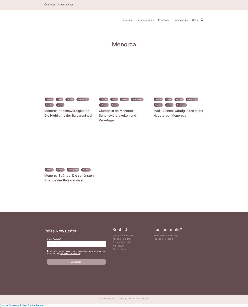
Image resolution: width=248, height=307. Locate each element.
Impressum (118, 245)
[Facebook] (186, 4)
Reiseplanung (181, 20)
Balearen (49, 99)
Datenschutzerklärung (70, 253)
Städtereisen (181, 105)
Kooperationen (65, 4)
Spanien (60, 105)
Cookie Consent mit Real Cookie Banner (22, 305)
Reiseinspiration (145, 20)
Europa (59, 99)
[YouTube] (203, 4)
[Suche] (202, 19)
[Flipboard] (198, 4)
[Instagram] (190, 4)
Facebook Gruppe (163, 238)
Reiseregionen (83, 99)
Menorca (70, 99)
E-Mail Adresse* (54, 239)
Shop (195, 20)
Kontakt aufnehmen (123, 235)
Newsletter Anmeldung (165, 235)
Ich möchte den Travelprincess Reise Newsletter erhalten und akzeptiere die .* (76, 252)
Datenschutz (119, 249)
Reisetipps (163, 20)
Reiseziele (127, 20)
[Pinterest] (194, 4)
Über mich (50, 4)
